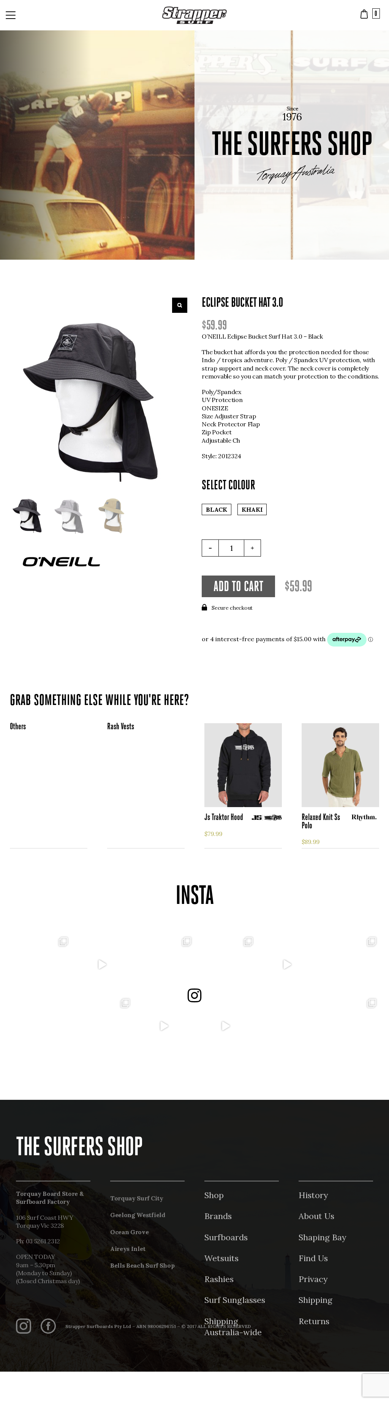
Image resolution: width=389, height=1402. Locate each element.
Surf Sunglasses (234, 1300)
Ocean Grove (129, 1232)
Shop (214, 1195)
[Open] (40, 964)
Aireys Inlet (127, 1248)
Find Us (313, 1258)
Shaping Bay (322, 1237)
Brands (218, 1216)
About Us (316, 1216)
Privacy (313, 1279)
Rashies (219, 1279)
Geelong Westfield (137, 1215)
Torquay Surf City (136, 1198)
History (313, 1195)
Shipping (315, 1300)
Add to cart (238, 587)
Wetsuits (221, 1258)
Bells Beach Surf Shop (142, 1265)
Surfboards (226, 1237)
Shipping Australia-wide (233, 1326)
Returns (314, 1321)
